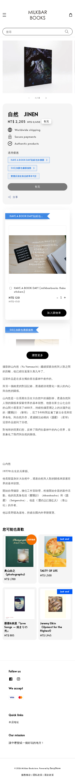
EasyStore (55, 768)
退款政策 (49, 774)
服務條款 (26, 774)
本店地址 (14, 722)
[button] (4, 15)
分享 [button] (15, 197)
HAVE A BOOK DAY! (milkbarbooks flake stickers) (40, 289)
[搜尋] (66, 31)
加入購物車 (54, 312)
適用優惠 (13, 152)
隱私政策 (37, 774)
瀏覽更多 (37, 355)
